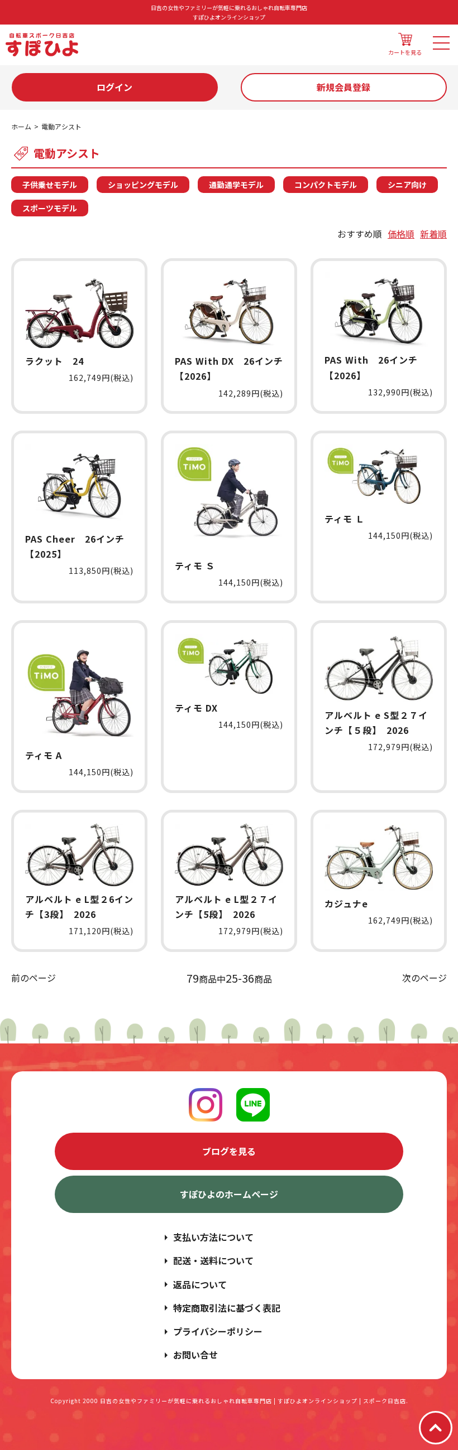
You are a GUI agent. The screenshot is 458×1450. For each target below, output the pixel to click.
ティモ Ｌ (345, 518)
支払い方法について (213, 1237)
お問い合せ (195, 1354)
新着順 (433, 233)
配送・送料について (213, 1260)
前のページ (33, 977)
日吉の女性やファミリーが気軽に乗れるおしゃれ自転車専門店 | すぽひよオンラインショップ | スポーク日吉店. (254, 1400)
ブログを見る (229, 1151)
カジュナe (346, 903)
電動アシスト (61, 126)
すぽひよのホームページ (229, 1194)
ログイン (114, 87)
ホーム (21, 126)
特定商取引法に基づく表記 (226, 1307)
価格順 (401, 233)
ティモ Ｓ (195, 565)
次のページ (424, 977)
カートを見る (405, 52)
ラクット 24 (54, 361)
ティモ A (43, 755)
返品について (200, 1284)
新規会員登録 (343, 87)
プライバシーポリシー (218, 1331)
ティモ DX (196, 707)
